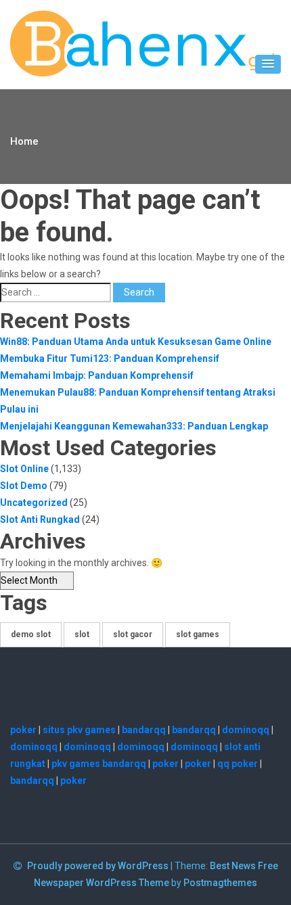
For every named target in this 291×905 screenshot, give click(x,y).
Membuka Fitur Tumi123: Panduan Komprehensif (109, 358)
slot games (197, 634)
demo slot (31, 634)
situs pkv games (79, 729)
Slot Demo (23, 485)
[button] (268, 64)
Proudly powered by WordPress (99, 865)
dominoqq (245, 729)
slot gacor (132, 634)
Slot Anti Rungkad (40, 519)
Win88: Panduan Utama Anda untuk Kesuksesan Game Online (135, 341)
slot (81, 634)
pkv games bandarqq (98, 763)
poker (23, 729)
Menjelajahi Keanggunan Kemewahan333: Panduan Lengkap (134, 426)
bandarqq (144, 729)
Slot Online (24, 468)
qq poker (237, 763)
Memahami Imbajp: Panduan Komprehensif (97, 375)
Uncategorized (34, 502)
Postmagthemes (220, 882)
